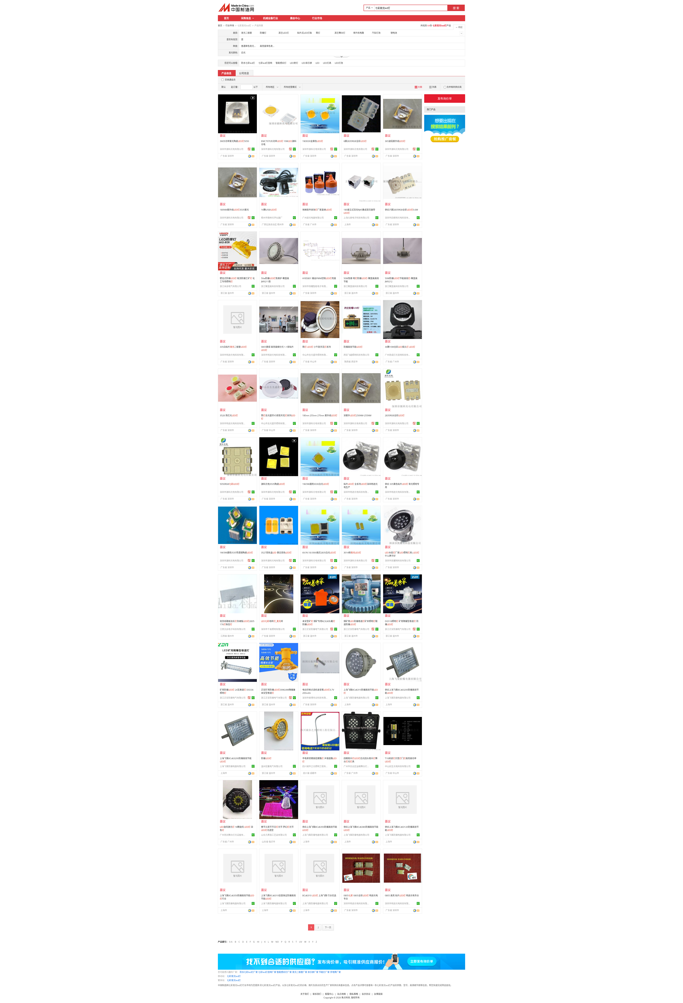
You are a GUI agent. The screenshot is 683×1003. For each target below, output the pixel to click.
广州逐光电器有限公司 (313, 217)
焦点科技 (346, 997)
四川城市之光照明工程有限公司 (315, 766)
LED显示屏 (307, 62)
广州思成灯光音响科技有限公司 (398, 354)
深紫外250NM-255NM (357, 415)
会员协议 (366, 994)
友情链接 (378, 994)
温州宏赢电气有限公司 (271, 766)
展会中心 (295, 18)
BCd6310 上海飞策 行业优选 (319, 895)
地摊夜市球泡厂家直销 (317, 209)
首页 (226, 18)
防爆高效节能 (353, 346)
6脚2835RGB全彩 (355, 141)
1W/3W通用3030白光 (315, 484)
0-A (230, 941)
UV (300, 941)
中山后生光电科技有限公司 (398, 766)
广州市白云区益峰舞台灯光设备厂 (357, 766)
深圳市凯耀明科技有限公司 (398, 560)
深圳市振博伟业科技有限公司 (315, 697)
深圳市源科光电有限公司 (231, 149)
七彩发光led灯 (234, 976)
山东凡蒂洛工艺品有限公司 (274, 834)
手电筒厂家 (335, 972)
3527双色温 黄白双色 (276, 552)
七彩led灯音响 (265, 62)
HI (258, 941)
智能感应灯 (281, 62)
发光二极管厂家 (299, 972)
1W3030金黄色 (312, 141)
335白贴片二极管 (233, 346)
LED (317, 62)
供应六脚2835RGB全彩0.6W (401, 209)
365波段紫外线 (395, 141)
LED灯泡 (339, 62)
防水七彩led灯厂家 (249, 972)
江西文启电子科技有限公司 (232, 629)
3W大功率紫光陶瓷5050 (234, 141)
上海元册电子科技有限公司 (356, 217)
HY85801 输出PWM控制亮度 (319, 278)
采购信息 (246, 18)
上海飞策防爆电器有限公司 (356, 697)
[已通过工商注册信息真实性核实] (253, 149)
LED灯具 (327, 62)
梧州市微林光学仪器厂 (271, 217)
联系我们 (317, 994)
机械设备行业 (270, 18)
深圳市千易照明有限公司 (273, 629)
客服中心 (329, 994)
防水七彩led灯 (248, 62)
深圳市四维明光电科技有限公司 (398, 217)
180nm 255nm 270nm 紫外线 (319, 415)
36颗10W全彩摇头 (400, 346)
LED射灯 (294, 62)
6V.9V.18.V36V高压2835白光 (319, 552)
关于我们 (304, 994)
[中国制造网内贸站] (236, 7)
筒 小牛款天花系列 (316, 346)
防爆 (266, 758)
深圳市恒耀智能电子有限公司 (315, 286)
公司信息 (244, 73)
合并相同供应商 (454, 87)
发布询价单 (445, 98)
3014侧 (352, 552)
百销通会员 (230, 79)
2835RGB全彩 (394, 415)
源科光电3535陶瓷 (273, 484)
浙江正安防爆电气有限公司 (315, 629)
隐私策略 (354, 994)
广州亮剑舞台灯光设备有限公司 (233, 834)
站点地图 (341, 994)
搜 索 (456, 8)
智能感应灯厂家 (284, 972)
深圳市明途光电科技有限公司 (233, 354)
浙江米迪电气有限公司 (230, 286)
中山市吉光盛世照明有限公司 (315, 354)
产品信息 (226, 73)
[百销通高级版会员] (249, 149)
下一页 (328, 927)
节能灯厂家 (324, 972)
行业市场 (317, 18)
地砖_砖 (272, 621)
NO (277, 941)
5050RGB (229, 484)
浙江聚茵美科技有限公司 (273, 286)
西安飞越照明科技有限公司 (356, 354)
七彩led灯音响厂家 (267, 972)
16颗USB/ (269, 209)
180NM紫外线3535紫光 (234, 209)
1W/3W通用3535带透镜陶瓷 (236, 552)
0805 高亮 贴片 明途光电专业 (402, 895)
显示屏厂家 (313, 972)
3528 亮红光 (229, 415)
